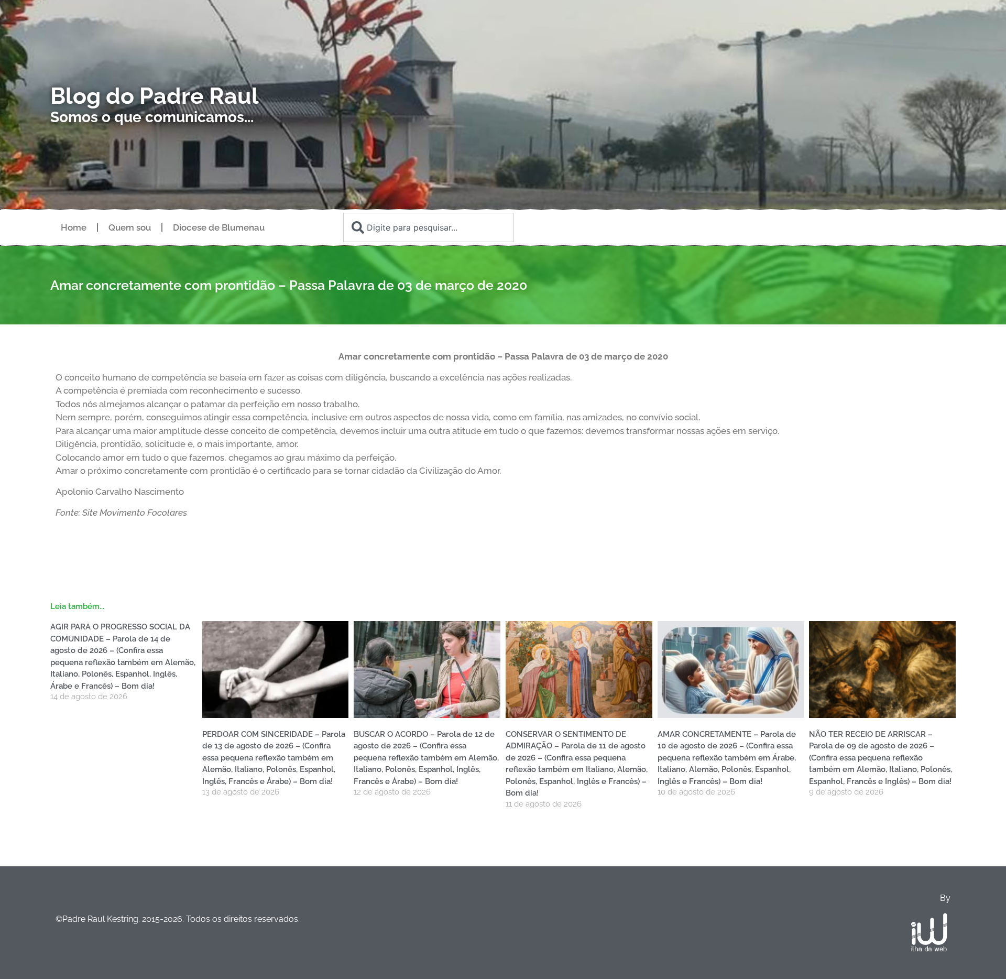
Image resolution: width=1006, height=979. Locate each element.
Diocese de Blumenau (219, 227)
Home (73, 227)
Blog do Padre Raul (154, 96)
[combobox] (428, 227)
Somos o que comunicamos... (152, 117)
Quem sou (129, 227)
